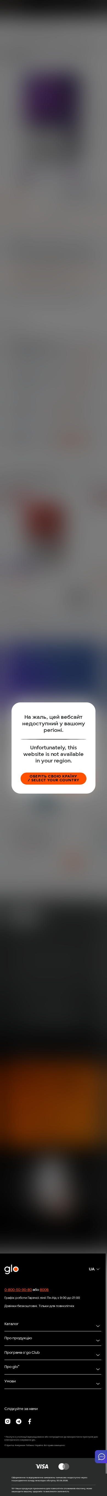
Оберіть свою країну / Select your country (53, 778)
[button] (101, 1456)
